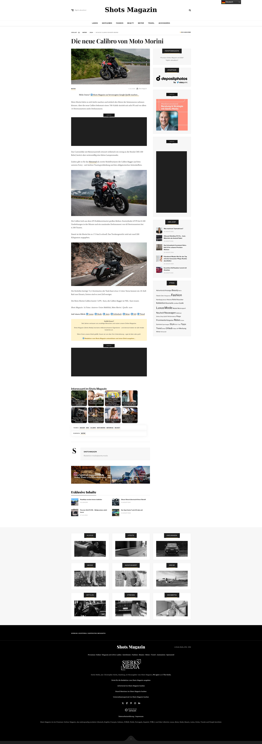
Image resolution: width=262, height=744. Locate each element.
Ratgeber (170, 320)
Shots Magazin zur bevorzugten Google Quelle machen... (116, 94)
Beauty (130, 23)
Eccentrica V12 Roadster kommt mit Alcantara (175, 269)
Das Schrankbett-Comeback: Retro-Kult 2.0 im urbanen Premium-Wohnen (175, 247)
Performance (172, 316)
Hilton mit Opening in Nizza (135, 476)
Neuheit (117, 428)
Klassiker (180, 300)
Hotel (174, 299)
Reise (127, 314)
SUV (176, 324)
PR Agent (156, 675)
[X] (122, 703)
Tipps (183, 324)
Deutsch (229, 2)
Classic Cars (160, 295)
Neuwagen (170, 312)
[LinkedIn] (139, 703)
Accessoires (164, 23)
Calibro (93, 428)
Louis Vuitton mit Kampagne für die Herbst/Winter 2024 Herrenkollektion (90, 476)
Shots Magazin (90, 452)
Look (181, 303)
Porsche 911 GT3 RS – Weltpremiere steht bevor (93, 511)
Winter (158, 331)
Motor (141, 23)
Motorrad (93, 161)
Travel (151, 23)
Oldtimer (179, 313)
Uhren (163, 328)
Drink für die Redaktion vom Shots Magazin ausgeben (131, 680)
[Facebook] (126, 703)
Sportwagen (165, 324)
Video (174, 328)
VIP (178, 328)
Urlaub (169, 328)
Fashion (119, 23)
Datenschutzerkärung (126, 716)
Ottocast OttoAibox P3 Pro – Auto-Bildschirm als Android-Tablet (175, 237)
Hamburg (159, 299)
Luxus (90, 314)
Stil (134, 314)
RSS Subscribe (186, 32)
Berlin (180, 290)
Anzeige (168, 290)
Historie (169, 299)
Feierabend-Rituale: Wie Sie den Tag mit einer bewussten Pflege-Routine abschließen (175, 259)
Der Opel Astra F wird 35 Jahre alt (132, 510)
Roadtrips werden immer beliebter (91, 499)
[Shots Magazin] (131, 9)
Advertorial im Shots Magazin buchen (131, 686)
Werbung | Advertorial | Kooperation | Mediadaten (88, 633)
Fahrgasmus (167, 295)
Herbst (164, 299)
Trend (142, 314)
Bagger (82, 428)
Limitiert (176, 303)
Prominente (161, 320)
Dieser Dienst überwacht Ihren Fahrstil (133, 499)
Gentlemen (107, 23)
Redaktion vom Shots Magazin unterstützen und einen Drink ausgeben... (109, 338)
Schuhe (182, 320)
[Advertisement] (109, 131)
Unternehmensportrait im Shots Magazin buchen (131, 697)
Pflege (178, 316)
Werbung (182, 328)
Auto (107, 314)
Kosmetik (169, 303)
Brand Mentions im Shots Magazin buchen (131, 691)
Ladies (95, 23)
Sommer (159, 324)
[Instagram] (135, 703)
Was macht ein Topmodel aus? (173, 228)
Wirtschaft (163, 331)
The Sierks (167, 675)
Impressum (139, 716)
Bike (87, 428)
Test (179, 324)
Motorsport (182, 308)
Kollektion (160, 303)
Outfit (165, 316)
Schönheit (117, 314)
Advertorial (160, 290)
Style (172, 324)
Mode (99, 314)
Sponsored (170, 655)
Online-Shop (159, 316)
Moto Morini (101, 428)
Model (175, 308)
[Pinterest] (131, 703)
